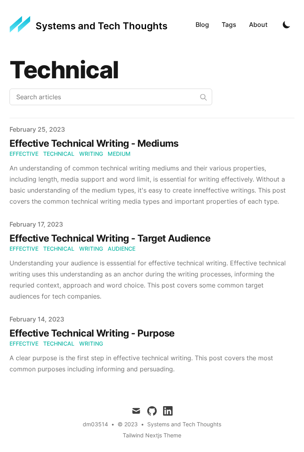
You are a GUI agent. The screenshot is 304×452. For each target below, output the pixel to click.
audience (121, 248)
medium (119, 153)
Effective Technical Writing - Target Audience (110, 238)
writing (91, 153)
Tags (229, 24)
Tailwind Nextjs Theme (152, 435)
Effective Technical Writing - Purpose (92, 333)
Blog (202, 24)
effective (24, 153)
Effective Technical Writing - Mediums (94, 143)
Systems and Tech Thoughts (184, 424)
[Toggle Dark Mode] (286, 24)
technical (58, 153)
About (258, 24)
